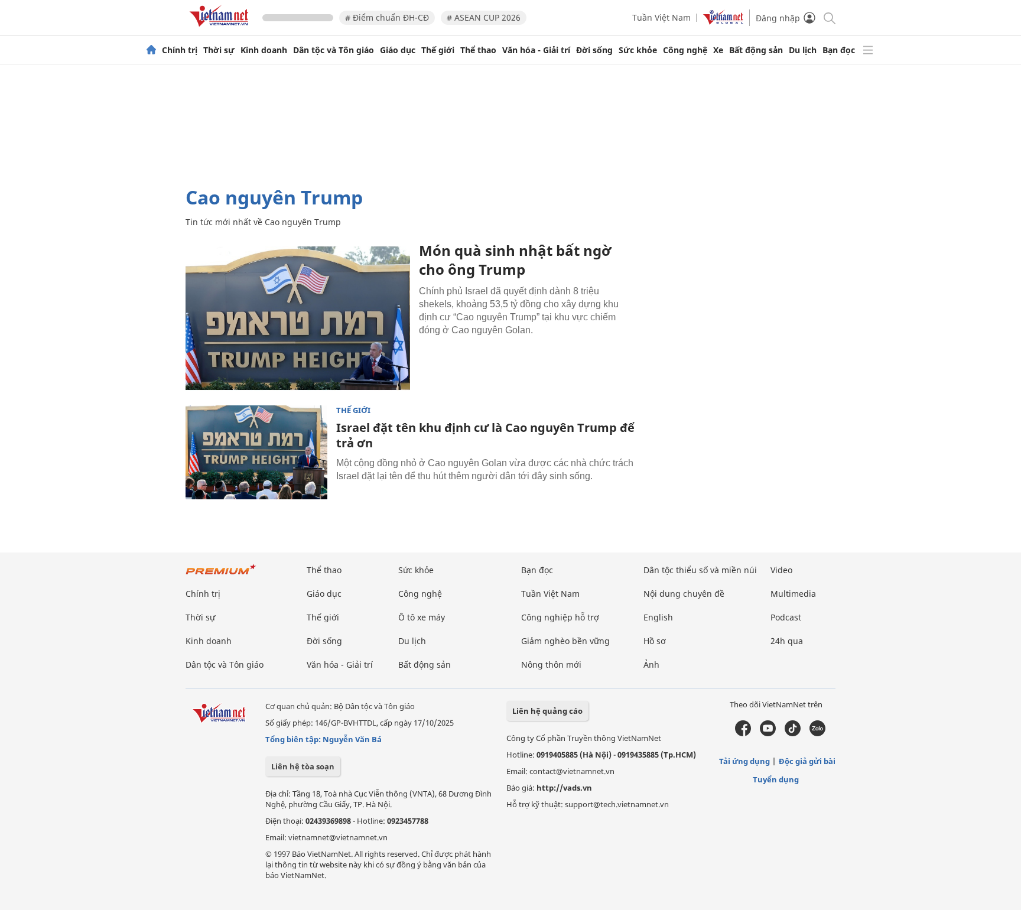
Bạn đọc (838, 50)
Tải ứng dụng (744, 761)
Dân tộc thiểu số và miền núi (700, 570)
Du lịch (803, 50)
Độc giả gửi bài (807, 761)
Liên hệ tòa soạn (302, 766)
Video (781, 570)
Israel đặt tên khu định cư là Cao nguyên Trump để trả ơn (485, 435)
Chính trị (179, 50)
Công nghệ (685, 50)
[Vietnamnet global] (723, 21)
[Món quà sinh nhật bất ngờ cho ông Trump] (298, 316)
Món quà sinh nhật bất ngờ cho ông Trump (515, 259)
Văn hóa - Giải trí (536, 50)
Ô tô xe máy (421, 617)
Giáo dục (397, 50)
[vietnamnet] (221, 29)
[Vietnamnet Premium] (221, 575)
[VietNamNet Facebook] (743, 733)
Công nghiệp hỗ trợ (560, 617)
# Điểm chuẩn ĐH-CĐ (387, 17)
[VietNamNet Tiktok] (793, 733)
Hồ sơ (654, 640)
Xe (718, 50)
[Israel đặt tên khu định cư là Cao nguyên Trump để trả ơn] (256, 452)
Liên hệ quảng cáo (547, 711)
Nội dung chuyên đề (683, 593)
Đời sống (594, 50)
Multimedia (793, 593)
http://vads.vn (564, 787)
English (658, 617)
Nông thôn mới (551, 664)
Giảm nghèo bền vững (565, 640)
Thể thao (478, 50)
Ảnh (651, 664)
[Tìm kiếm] (828, 17)
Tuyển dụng (776, 779)
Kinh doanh (263, 50)
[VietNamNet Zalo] (817, 733)
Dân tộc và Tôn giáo (333, 50)
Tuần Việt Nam (661, 17)
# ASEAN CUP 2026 (484, 17)
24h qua (786, 640)
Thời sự (219, 50)
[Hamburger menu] (868, 50)
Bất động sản (756, 50)
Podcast (785, 617)
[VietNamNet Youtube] (768, 733)
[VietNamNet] (151, 50)
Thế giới (437, 50)
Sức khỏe (638, 50)
